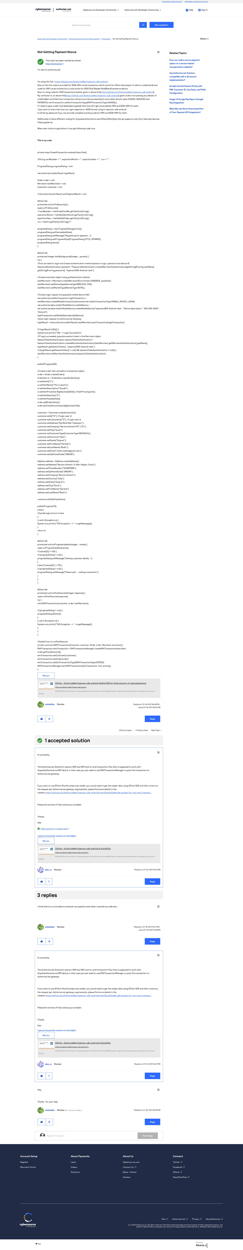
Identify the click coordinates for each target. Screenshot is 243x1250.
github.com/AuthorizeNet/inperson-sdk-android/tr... (72, 852)
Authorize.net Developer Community (142, 10)
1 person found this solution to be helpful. (56, 836)
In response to (74, 1110)
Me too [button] (46, 675)
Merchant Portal (28, 1167)
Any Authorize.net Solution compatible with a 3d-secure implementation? (182, 76)
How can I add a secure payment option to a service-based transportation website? (184, 63)
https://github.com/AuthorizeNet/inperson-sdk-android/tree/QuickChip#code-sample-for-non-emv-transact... (99, 792)
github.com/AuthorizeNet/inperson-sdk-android (70, 687)
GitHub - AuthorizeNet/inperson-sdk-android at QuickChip (83, 848)
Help (191, 10)
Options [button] (203, 39)
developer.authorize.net (172, 1)
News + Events (129, 1172)
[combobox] (108, 25)
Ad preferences (213, 1219)
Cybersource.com (131, 1162)
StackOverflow (180, 1177)
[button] (42, 719)
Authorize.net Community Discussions (84, 39)
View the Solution (54, 63)
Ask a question (161, 25)
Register (24, 1162)
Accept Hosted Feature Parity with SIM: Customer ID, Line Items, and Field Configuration (187, 89)
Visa (163, 1219)
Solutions (75, 1172)
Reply (152, 719)
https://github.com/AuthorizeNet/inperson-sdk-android (81, 81)
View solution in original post (54, 828)
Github (176, 1172)
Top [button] (39, 1244)
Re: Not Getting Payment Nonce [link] (125, 39)
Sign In (204, 10)
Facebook (177, 1167)
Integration (105, 39)
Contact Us (128, 1167)
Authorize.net (178, 1219)
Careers (126, 1177)
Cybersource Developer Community (43, 10)
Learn (73, 1162)
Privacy (195, 1219)
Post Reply (148, 1135)
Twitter (176, 1162)
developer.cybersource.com (196, 1)
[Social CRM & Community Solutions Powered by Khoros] (202, 1244)
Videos (74, 1167)
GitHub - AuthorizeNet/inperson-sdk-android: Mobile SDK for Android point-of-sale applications (100, 683)
